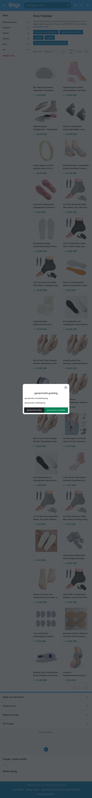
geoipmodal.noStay (34, 410)
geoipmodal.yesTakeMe (56, 410)
